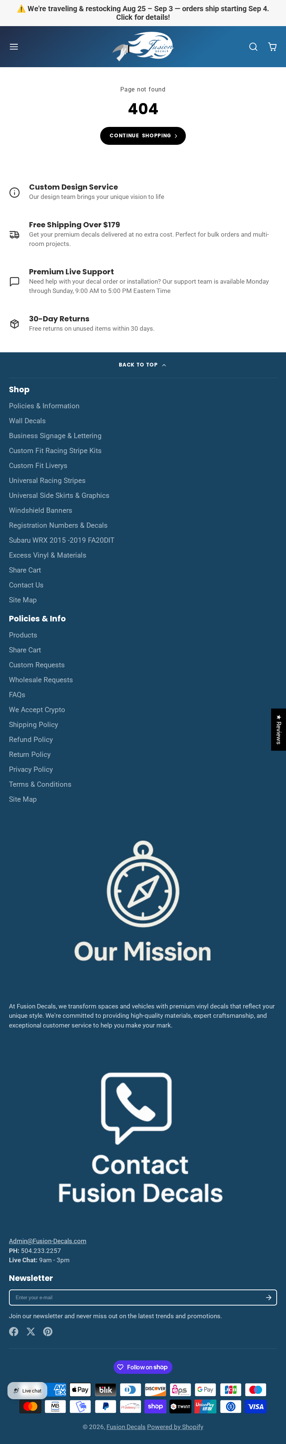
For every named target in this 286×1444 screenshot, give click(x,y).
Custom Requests (37, 665)
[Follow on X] (31, 1332)
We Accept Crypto (37, 710)
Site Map (23, 600)
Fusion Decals (126, 1427)
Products (23, 635)
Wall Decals (27, 421)
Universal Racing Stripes (47, 481)
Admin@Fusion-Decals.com (47, 1241)
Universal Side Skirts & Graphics (59, 496)
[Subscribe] (268, 1297)
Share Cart (25, 570)
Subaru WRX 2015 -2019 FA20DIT (61, 540)
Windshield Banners (40, 510)
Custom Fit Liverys (38, 466)
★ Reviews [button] (279, 729)
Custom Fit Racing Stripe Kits (55, 451)
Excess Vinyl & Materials (47, 555)
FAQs (17, 695)
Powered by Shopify (175, 1427)
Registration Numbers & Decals (58, 525)
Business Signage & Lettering (55, 436)
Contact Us (26, 585)
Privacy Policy (31, 769)
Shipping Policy (33, 725)
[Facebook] (14, 1332)
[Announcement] (143, 13)
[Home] (143, 47)
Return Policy (30, 755)
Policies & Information (44, 406)
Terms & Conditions (40, 784)
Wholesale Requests (41, 680)
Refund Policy (31, 740)
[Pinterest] (48, 1332)
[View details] (143, 192)
